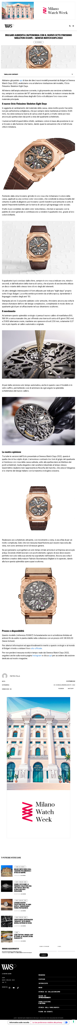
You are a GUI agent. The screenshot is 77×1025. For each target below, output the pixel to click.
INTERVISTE (43, 983)
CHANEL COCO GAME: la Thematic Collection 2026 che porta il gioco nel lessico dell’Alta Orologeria (23, 887)
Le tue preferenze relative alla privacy (47, 1022)
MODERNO (41, 975)
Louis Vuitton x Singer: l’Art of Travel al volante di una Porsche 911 (23, 936)
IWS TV (4, 982)
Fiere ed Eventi (20, 866)
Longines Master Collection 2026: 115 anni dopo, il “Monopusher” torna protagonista (22, 905)
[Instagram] (9, 988)
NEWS (40, 987)
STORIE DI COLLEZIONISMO (49, 992)
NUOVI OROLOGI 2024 (8, 980)
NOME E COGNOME (44, 946)
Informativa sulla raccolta (19, 1022)
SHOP (3, 977)
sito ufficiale (36, 648)
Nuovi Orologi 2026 (21, 882)
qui (21, 80)
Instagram (36, 655)
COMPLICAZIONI (44, 1002)
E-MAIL (59, 946)
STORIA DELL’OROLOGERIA (48, 1007)
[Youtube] (14, 988)
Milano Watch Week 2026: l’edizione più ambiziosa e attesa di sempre (22, 871)
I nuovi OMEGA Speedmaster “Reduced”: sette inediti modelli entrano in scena (23, 921)
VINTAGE (41, 979)
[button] (69, 26)
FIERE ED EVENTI (45, 1012)
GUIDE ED (42, 996)
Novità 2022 (71, 685)
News (17, 932)
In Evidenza (38, 42)
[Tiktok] (18, 988)
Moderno (64, 685)
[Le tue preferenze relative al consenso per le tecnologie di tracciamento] (73, 1021)
